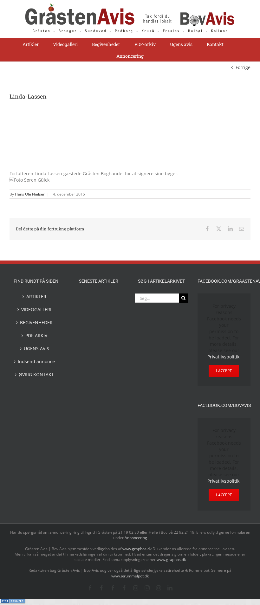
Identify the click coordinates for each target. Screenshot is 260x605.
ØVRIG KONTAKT (36, 374)
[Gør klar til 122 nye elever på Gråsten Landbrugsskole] (88, 342)
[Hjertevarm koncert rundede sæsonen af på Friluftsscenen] (88, 368)
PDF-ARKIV (36, 335)
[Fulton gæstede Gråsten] (108, 326)
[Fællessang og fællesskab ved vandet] (88, 327)
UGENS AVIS (36, 348)
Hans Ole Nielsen (30, 194)
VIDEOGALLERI (36, 309)
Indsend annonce (36, 361)
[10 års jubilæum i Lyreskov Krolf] (88, 406)
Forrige (243, 67)
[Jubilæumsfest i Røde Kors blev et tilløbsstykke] (108, 400)
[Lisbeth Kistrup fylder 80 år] (88, 473)
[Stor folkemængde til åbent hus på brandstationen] (88, 491)
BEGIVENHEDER (36, 322)
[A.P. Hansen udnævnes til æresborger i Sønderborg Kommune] (108, 306)
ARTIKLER (36, 296)
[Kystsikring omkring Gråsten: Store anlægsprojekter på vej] (88, 427)
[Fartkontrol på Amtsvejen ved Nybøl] (88, 300)
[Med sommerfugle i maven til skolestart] (108, 429)
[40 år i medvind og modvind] (108, 491)
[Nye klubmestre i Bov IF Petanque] (88, 384)
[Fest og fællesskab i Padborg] (108, 368)
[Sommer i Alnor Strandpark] (88, 445)
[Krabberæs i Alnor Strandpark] (108, 450)
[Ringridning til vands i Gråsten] (108, 383)
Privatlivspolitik (223, 357)
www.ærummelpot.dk (130, 576)
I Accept (224, 370)
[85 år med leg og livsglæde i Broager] (108, 348)
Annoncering (136, 537)
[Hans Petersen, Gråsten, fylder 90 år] (108, 472)
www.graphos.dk (137, 548)
